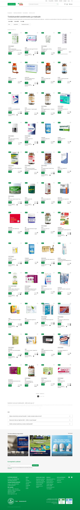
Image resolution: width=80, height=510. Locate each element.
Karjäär (27, 488)
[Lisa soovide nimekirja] (21, 33)
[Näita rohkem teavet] (40, 408)
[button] (9, 33)
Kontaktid (60, 0)
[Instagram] (71, 477)
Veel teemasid (70, 433)
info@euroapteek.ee (11, 485)
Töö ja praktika (51, 0)
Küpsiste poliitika (39, 484)
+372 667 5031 (16, 483)
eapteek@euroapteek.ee (12, 480)
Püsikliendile (28, 485)
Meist (46, 0)
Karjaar (27, 486)
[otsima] (57, 4)
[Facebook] (69, 477)
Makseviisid (59, 480)
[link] (36, 396)
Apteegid (65, 0)
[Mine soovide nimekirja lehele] (65, 4)
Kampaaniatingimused (50, 487)
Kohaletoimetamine (60, 479)
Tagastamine (59, 482)
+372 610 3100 (16, 479)
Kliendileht (56, 0)
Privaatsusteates (10, 468)
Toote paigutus (49, 488)
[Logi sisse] (67, 4)
